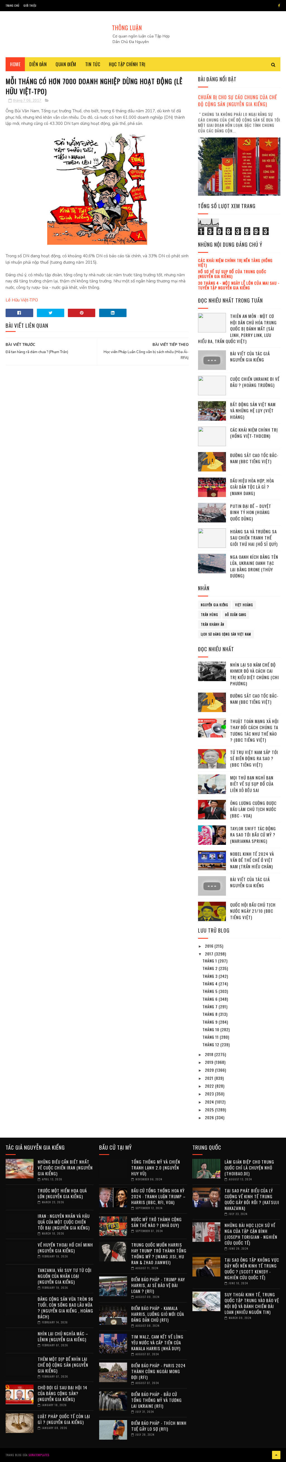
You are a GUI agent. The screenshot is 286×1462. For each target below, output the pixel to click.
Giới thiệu (30, 5)
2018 (209, 1054)
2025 (210, 1109)
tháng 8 (210, 1014)
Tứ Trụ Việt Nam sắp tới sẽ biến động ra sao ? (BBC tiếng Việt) (254, 758)
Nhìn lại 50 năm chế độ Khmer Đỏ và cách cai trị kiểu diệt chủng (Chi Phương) (254, 674)
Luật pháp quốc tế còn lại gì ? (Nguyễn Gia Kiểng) (64, 1419)
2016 (209, 946)
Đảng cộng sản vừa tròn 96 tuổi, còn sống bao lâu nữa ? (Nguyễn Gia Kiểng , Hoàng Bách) (65, 1308)
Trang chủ (12, 5)
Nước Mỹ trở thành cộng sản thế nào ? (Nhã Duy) (156, 1222)
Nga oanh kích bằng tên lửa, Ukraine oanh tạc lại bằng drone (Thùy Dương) (254, 566)
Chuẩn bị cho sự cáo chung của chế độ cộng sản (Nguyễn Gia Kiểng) (237, 101)
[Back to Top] (276, 1455)
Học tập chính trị (127, 64)
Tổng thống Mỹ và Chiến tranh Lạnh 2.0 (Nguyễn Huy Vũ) (155, 1167)
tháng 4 (210, 983)
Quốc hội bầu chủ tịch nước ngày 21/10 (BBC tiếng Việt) (253, 911)
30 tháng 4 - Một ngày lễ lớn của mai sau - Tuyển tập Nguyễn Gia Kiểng (239, 285)
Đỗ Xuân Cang (235, 614)
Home (15, 64)
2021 (209, 1078)
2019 (209, 1062)
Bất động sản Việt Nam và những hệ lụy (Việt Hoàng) (253, 410)
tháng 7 (210, 1006)
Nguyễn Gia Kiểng (214, 605)
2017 (209, 954)
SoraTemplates (38, 1455)
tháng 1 (210, 961)
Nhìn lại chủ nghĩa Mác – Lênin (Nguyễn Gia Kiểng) (63, 1336)
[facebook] (279, 5)
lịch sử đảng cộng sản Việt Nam (226, 634)
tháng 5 (210, 991)
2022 (210, 1086)
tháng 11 (211, 1037)
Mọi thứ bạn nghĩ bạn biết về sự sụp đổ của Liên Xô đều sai (251, 783)
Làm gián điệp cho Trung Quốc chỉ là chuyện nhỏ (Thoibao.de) (249, 1167)
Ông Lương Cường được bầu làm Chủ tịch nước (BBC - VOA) (253, 809)
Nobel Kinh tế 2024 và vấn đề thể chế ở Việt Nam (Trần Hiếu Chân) (252, 860)
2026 (210, 1117)
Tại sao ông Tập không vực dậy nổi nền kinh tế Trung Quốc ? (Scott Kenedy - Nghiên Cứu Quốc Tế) (252, 1268)
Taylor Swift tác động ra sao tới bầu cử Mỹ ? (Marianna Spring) (253, 834)
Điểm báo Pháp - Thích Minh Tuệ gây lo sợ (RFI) (159, 1426)
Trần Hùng (209, 614)
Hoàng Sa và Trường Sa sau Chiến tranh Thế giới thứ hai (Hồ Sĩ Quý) (254, 537)
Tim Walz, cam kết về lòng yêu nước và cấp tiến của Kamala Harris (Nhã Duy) (157, 1342)
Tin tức (92, 64)
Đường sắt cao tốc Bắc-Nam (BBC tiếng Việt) (254, 458)
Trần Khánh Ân (212, 624)
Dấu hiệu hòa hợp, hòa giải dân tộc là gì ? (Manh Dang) (252, 486)
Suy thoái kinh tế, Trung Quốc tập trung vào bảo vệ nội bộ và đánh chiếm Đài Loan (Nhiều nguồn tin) (252, 1303)
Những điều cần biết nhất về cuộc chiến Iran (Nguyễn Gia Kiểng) (65, 1167)
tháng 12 (211, 1044)
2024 (210, 1102)
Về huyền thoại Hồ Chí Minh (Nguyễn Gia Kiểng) (65, 1248)
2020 (210, 1070)
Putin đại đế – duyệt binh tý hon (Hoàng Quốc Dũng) (250, 512)
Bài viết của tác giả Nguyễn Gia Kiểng (250, 356)
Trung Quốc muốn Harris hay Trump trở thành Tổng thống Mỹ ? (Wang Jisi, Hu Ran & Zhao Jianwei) (159, 1253)
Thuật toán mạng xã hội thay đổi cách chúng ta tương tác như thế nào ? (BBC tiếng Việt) (254, 730)
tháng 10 (211, 1029)
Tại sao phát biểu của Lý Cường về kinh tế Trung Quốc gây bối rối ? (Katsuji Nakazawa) (252, 1199)
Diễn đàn (38, 64)
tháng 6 (210, 999)
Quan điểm (66, 64)
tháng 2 (210, 968)
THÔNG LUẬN (127, 27)
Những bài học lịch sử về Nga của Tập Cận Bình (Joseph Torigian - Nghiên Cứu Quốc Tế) (251, 1234)
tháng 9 (210, 1022)
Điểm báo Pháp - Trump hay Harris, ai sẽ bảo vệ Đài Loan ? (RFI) (158, 1285)
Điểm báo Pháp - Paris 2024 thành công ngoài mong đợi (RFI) (158, 1371)
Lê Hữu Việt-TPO (22, 300)
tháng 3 (210, 976)
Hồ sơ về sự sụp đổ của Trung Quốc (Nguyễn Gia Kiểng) (232, 273)
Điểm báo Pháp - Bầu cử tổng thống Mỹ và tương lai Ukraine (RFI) (156, 1400)
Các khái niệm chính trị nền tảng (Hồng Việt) (235, 262)
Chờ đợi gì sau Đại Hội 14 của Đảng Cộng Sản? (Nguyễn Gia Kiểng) (62, 1393)
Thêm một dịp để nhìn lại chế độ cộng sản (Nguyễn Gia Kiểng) (63, 1365)
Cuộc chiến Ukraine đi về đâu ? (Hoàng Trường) (255, 382)
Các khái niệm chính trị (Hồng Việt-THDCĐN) (254, 433)
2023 (210, 1094)
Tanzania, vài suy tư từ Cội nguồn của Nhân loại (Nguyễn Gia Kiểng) (65, 1276)
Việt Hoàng (244, 605)
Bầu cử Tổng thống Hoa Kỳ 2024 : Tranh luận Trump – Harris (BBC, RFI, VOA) (158, 1196)
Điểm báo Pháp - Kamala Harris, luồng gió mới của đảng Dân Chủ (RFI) (157, 1314)
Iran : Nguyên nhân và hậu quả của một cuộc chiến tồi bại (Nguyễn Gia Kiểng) (64, 1222)
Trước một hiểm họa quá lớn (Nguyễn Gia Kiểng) (62, 1193)
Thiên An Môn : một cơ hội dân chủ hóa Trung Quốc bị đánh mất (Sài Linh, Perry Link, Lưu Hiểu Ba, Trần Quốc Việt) (237, 328)
